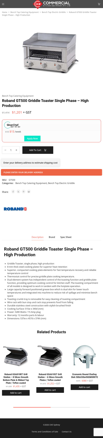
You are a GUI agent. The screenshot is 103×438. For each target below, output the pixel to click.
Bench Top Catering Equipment (24, 12)
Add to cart (35, 150)
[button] (16, 393)
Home (4, 12)
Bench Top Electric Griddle (54, 12)
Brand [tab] (52, 237)
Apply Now (32, 138)
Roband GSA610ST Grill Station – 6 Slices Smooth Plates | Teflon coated (50, 377)
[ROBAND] (15, 209)
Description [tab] (37, 237)
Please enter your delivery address (23, 172)
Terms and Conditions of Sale (45, 431)
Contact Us (66, 431)
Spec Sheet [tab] (65, 237)
